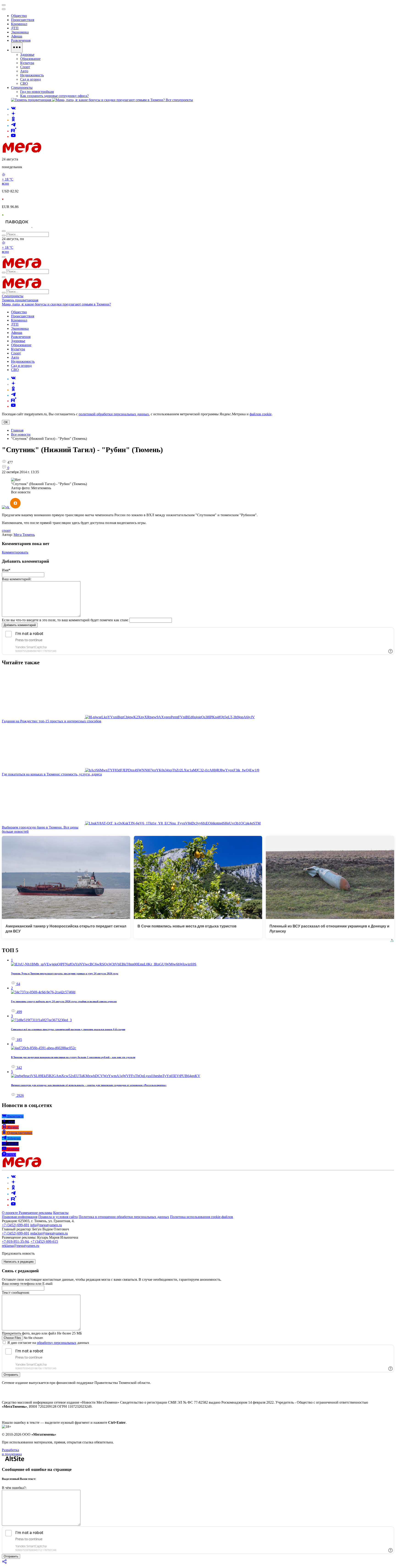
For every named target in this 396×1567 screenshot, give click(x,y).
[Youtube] (13, 136)
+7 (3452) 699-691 (15, 1225)
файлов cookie (261, 414)
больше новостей (15, 831)
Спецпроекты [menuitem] (22, 87)
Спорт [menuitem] (25, 67)
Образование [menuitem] (30, 59)
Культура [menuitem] (27, 63)
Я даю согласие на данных (47, 1343)
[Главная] (54, 151)
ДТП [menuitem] (15, 28)
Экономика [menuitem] (20, 32)
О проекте (10, 1213)
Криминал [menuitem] (19, 24)
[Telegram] (13, 125)
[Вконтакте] (13, 109)
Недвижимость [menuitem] (32, 75)
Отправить (11, 1374)
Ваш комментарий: (16, 579)
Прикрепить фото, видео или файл (42, 1333)
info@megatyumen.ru (46, 1225)
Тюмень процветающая (20, 300)
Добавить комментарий (20, 625)
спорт (6, 530)
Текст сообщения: (16, 1292)
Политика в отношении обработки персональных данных (124, 1217)
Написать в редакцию (19, 1261)
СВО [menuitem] (24, 83)
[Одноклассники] (13, 120)
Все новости (20, 434)
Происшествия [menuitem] (22, 20)
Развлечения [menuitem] (20, 40)
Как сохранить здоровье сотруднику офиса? (54, 96)
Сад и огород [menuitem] (30, 79)
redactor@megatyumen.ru (49, 1233)
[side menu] (4, 9)
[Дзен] (13, 114)
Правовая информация (19, 1217)
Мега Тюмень (24, 535)
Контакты (61, 1213)
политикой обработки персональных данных (114, 414)
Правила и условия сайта (58, 1217)
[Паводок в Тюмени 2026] (17, 226)
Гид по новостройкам (37, 92)
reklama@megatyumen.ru (20, 1246)
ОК (6, 422)
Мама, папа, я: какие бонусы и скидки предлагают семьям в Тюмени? (56, 304)
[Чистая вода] (43, 226)
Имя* (6, 570)
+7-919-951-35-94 (15, 1241)
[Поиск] (4, 231)
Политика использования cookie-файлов (201, 1217)
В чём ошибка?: (14, 1488)
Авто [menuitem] (24, 71)
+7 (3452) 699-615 (44, 1241)
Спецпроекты (12, 296)
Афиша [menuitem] (16, 36)
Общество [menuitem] (19, 16)
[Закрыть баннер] (4, 5)
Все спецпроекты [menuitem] (179, 100)
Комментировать (15, 552)
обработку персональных (56, 1343)
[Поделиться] (4, 1563)
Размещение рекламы (35, 1213)
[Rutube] (13, 131)
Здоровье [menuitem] (27, 55)
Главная (17, 430)
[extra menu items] (17, 48)
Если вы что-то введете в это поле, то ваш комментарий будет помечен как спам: (65, 620)
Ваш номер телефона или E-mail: (27, 1284)
